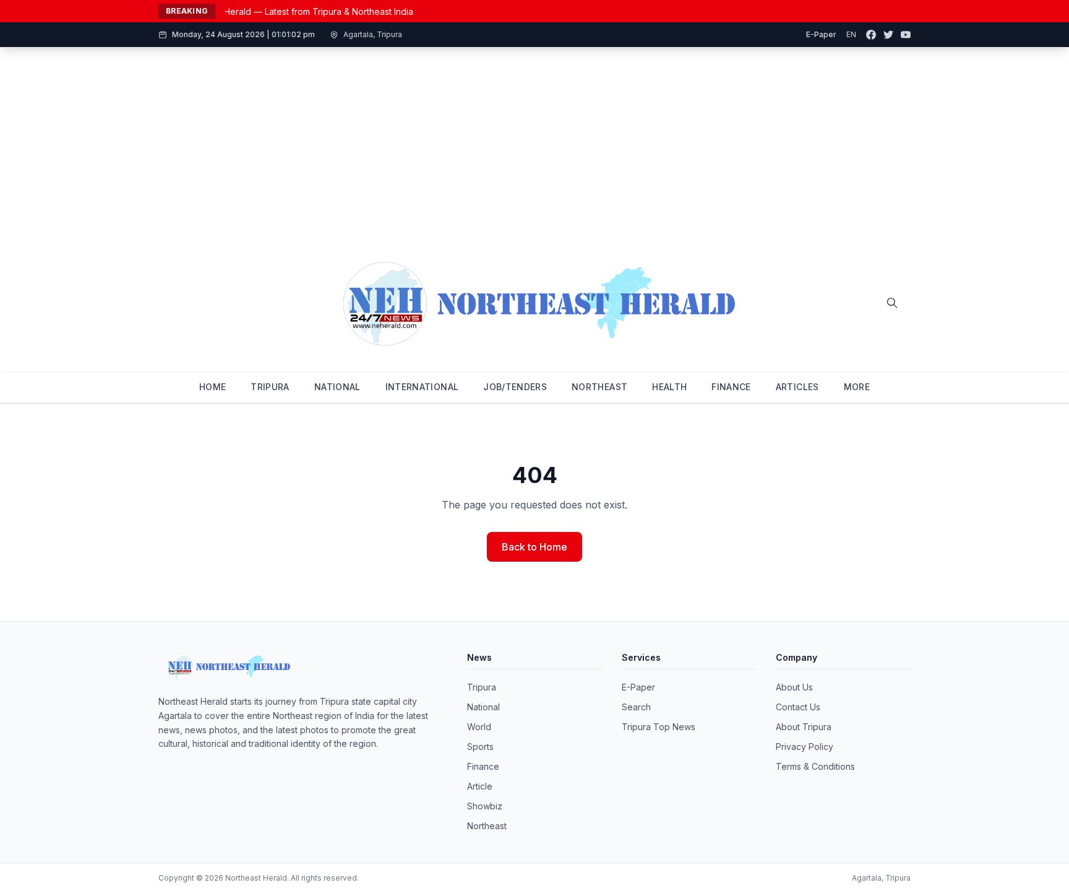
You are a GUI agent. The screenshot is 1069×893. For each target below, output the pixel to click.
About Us (794, 687)
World (479, 726)
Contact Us (798, 707)
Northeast (487, 826)
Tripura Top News (658, 726)
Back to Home (534, 547)
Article (479, 786)
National (483, 707)
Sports (480, 746)
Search (636, 707)
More (857, 386)
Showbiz (484, 806)
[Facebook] (871, 35)
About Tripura (803, 726)
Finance (483, 766)
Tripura (481, 687)
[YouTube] (906, 35)
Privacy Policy (804, 746)
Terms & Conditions (815, 766)
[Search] (892, 303)
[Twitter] (888, 35)
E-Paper (821, 34)
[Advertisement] (534, 140)
